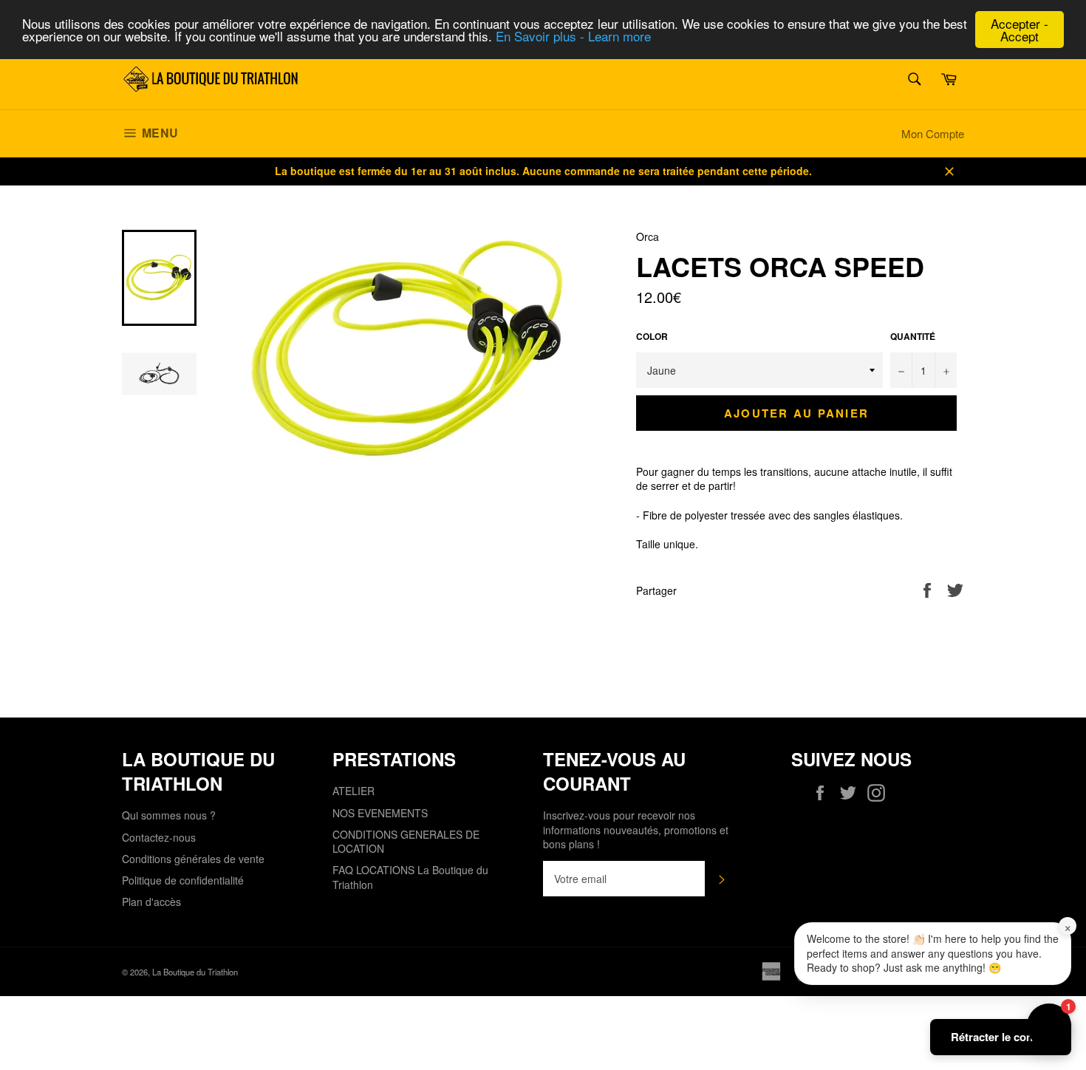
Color (652, 337)
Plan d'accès (151, 901)
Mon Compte (932, 133)
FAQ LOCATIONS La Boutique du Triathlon (410, 876)
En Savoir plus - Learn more (573, 36)
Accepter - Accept (1019, 29)
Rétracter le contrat (1001, 1037)
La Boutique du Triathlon (195, 972)
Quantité (912, 337)
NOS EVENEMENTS (380, 812)
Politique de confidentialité (183, 880)
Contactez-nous (159, 837)
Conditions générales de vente (193, 858)
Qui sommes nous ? (169, 815)
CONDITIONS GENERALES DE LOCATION (405, 841)
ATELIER (353, 790)
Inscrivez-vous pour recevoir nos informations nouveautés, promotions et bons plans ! (635, 829)
